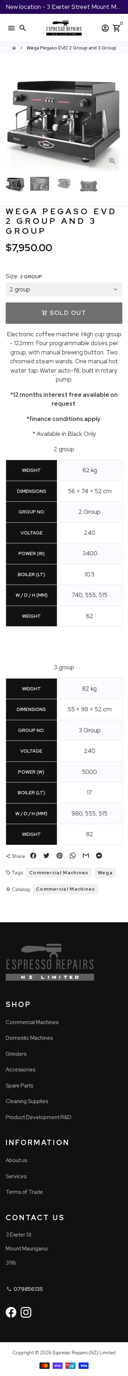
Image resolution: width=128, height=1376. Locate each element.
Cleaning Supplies (27, 1101)
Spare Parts (19, 1085)
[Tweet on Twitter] (46, 856)
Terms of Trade (24, 1192)
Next (115, 123)
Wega (105, 873)
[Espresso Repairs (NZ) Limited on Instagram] (26, 1312)
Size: (24, 276)
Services (16, 1176)
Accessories (20, 1069)
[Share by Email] (86, 856)
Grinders (16, 1054)
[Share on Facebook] (33, 856)
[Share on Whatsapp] (73, 856)
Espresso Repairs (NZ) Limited (84, 1353)
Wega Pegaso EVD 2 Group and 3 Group (71, 48)
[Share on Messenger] (99, 856)
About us (16, 1160)
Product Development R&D (38, 1117)
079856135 (24, 1289)
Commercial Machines (59, 873)
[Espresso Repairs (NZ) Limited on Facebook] (11, 1312)
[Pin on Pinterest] (59, 856)
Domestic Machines (29, 1038)
